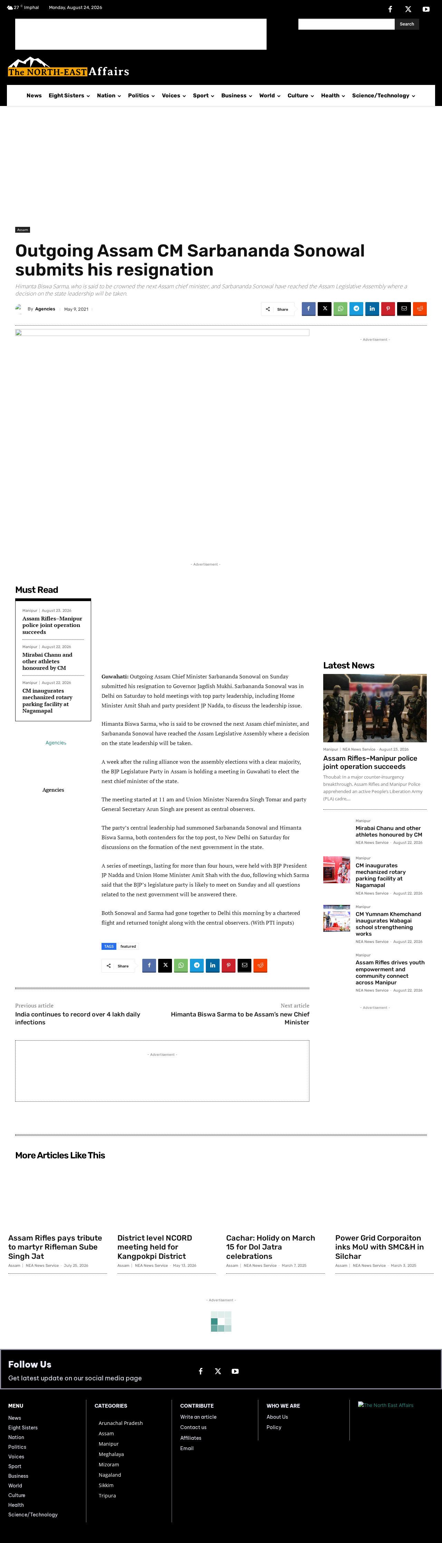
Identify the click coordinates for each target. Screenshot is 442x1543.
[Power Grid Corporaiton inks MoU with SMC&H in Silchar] (384, 1196)
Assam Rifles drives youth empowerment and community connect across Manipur (390, 972)
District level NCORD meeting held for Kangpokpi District (154, 1247)
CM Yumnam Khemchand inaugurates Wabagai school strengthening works (388, 924)
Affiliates (190, 1438)
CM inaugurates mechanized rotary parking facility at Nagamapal (47, 700)
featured (128, 946)
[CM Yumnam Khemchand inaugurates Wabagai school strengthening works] (336, 918)
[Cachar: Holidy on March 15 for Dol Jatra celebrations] (275, 1196)
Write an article (198, 1417)
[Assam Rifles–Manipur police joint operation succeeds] (375, 708)
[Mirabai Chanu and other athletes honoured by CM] (336, 832)
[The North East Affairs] (217, 66)
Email (187, 1448)
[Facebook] (390, 10)
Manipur (29, 611)
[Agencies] (21, 309)
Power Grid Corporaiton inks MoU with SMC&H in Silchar (379, 1247)
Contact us (193, 1427)
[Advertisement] (141, 34)
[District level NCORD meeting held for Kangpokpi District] (166, 1196)
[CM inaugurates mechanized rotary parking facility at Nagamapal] (336, 869)
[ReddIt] (420, 309)
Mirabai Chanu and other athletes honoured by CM (47, 661)
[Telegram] (356, 309)
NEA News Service (359, 749)
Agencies (45, 309)
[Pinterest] (388, 309)
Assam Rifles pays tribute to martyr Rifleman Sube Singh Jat (55, 1247)
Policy (274, 1427)
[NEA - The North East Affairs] (396, 1420)
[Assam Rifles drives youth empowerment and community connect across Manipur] (336, 966)
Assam (22, 229)
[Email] (404, 309)
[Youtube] (426, 10)
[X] (408, 10)
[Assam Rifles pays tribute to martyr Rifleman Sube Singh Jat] (57, 1196)
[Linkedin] (372, 309)
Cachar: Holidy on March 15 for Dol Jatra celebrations (270, 1247)
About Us (277, 1417)
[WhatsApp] (340, 309)
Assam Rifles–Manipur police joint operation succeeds (52, 625)
